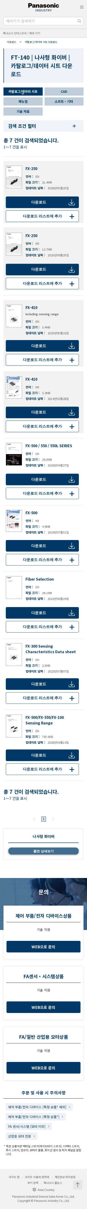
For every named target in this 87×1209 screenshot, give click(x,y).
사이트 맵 (14, 1177)
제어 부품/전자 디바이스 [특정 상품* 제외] (37, 1107)
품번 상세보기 (43, 851)
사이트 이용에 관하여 (37, 1177)
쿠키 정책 (32, 1182)
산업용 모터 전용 (19, 1136)
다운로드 (38, 202)
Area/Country (46, 1190)
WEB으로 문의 (43, 946)
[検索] (79, 21)
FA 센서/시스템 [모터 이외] (26, 1126)
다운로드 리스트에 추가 (49, 216)
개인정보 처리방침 (65, 1177)
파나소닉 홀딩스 (53, 1182)
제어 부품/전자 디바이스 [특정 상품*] (33, 1116)
